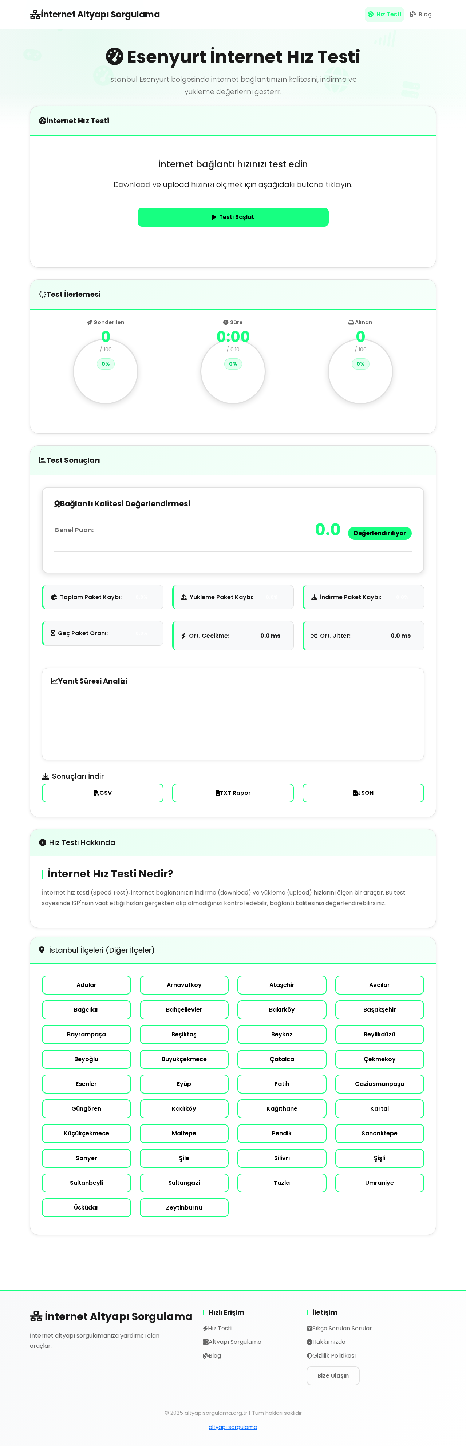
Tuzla (282, 1183)
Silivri (282, 1158)
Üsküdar (86, 1207)
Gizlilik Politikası (334, 1355)
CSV (105, 793)
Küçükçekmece (86, 1133)
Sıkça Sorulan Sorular (342, 1328)
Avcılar (379, 985)
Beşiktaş (184, 1034)
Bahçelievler (184, 1009)
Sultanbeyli (86, 1183)
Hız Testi (388, 14)
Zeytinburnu (184, 1207)
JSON (366, 793)
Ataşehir (282, 985)
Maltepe (184, 1133)
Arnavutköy (184, 985)
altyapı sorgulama (233, 1427)
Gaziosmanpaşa (379, 1084)
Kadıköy (184, 1108)
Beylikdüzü (379, 1034)
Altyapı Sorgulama (235, 1342)
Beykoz (282, 1034)
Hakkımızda (328, 1342)
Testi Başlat (236, 217)
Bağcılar (86, 1009)
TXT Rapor (235, 793)
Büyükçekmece (184, 1059)
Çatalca (282, 1059)
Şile (184, 1158)
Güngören (86, 1108)
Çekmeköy (380, 1059)
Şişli (379, 1158)
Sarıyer (86, 1158)
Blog (424, 14)
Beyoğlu (86, 1059)
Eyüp (184, 1084)
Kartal (379, 1108)
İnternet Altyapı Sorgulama (100, 14)
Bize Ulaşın (333, 1375)
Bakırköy (282, 1009)
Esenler (86, 1084)
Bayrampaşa (86, 1034)
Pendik (282, 1133)
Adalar (86, 985)
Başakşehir (379, 1009)
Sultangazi (184, 1183)
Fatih (282, 1084)
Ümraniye (379, 1183)
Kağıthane (281, 1108)
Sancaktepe (380, 1133)
